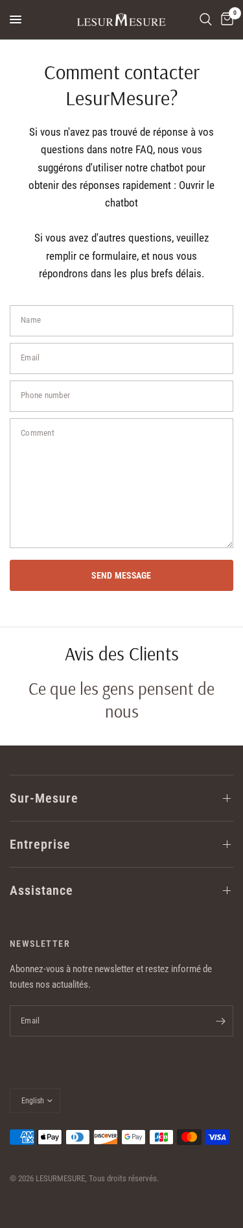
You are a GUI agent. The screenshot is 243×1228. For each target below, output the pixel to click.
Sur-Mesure (44, 798)
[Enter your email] (220, 1020)
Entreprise (40, 844)
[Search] (205, 19)
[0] (224, 19)
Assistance (41, 890)
